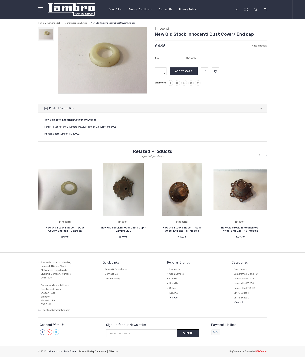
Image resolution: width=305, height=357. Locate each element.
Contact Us (165, 9)
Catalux (173, 288)
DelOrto (173, 292)
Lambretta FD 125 (244, 278)
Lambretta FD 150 (244, 283)
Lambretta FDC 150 (244, 288)
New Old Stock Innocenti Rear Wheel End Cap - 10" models (240, 229)
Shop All (114, 9)
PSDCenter (261, 351)
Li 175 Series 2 (241, 297)
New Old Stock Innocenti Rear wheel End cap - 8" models (182, 229)
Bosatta (173, 283)
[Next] (265, 155)
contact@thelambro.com (56, 310)
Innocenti (174, 269)
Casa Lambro (176, 273)
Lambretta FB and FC (246, 273)
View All (173, 297)
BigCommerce (98, 351)
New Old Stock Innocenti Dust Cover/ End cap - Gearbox (65, 229)
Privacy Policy (187, 9)
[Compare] (246, 11)
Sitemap (113, 351)
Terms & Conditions (140, 9)
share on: (160, 82)
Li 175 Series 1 (241, 292)
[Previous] (260, 155)
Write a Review (259, 45)
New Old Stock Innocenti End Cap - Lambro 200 (123, 229)
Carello (173, 278)
